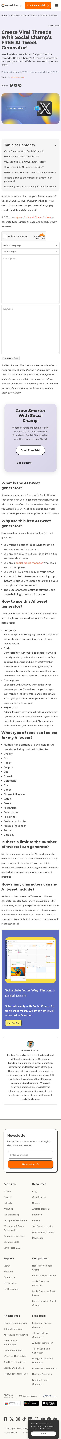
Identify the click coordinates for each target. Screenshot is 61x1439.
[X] (15, 85)
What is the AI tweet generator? (21, 156)
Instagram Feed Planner (16, 1220)
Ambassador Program (43, 1232)
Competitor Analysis (14, 1236)
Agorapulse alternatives (16, 1334)
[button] (30, 145)
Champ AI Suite (11, 1241)
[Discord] (55, 1419)
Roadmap (37, 1214)
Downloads (37, 1237)
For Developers (11, 1289)
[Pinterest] (49, 1419)
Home (4, 15)
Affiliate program (40, 1208)
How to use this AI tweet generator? (24, 167)
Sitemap (27, 1432)
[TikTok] (24, 1419)
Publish (7, 1191)
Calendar (8, 1203)
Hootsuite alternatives (15, 1323)
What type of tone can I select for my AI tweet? (30, 172)
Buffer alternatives (13, 1329)
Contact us (9, 1277)
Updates (36, 1203)
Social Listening (12, 1214)
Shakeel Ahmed (17, 77)
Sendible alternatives (14, 1362)
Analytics (8, 1208)
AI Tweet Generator (42, 1342)
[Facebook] (11, 85)
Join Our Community (42, 1226)
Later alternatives (13, 1350)
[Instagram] (18, 1419)
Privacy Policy (10, 1432)
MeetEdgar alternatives (16, 1373)
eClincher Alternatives (15, 1356)
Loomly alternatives (14, 1367)
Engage (7, 1197)
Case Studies (39, 1197)
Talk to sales (10, 1283)
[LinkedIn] (19, 85)
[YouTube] (43, 1419)
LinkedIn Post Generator (44, 1368)
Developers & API (12, 1247)
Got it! (43, 1434)
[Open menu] (56, 5)
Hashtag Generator (42, 1374)
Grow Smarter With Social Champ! (23, 151)
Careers (36, 1220)
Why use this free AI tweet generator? (25, 161)
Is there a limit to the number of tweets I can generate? (28, 179)
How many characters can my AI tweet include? (30, 186)
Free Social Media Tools (23, 15)
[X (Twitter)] (12, 1419)
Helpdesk (8, 1271)
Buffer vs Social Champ (44, 1275)
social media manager (29, 563)
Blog (34, 1191)
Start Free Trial (36, 5)
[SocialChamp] (11, 5)
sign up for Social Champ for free (33, 217)
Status (7, 1265)
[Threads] (36, 1419)
